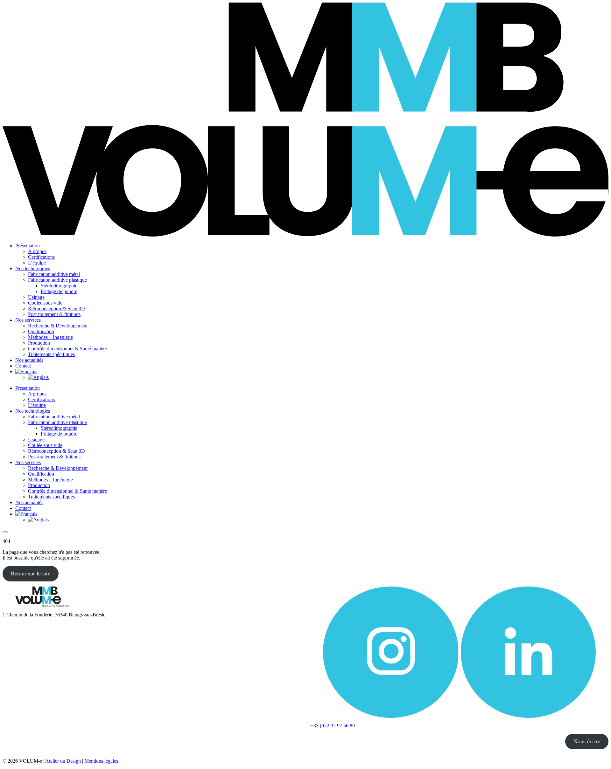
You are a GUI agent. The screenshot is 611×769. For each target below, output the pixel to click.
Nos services (28, 320)
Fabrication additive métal (54, 274)
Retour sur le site (30, 573)
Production (39, 343)
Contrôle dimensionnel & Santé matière (68, 348)
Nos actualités (29, 360)
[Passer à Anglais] (38, 377)
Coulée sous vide (45, 303)
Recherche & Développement (58, 325)
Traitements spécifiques (51, 354)
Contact (23, 365)
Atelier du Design (63, 761)
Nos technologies (32, 268)
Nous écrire (586, 741)
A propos (37, 251)
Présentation (27, 245)
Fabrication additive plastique (57, 280)
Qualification (41, 331)
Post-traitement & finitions (54, 314)
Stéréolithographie (59, 285)
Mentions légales (101, 761)
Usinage (36, 297)
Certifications (41, 257)
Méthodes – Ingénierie (50, 337)
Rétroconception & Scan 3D (56, 308)
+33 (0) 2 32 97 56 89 (333, 725)
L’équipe (37, 262)
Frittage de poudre (59, 291)
